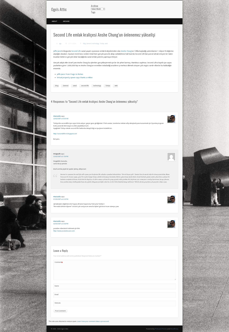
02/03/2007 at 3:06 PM (60, 224)
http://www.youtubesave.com (64, 231)
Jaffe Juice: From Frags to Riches (70, 74)
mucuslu (57, 116)
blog (84, 43)
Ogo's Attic (59, 9)
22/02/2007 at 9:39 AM (60, 119)
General (89, 43)
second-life (85, 86)
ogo (60, 43)
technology (95, 43)
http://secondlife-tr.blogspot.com (65, 134)
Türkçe (102, 43)
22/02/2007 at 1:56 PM (60, 156)
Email (56, 294)
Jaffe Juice (57, 51)
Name (57, 286)
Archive (66, 21)
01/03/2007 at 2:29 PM (60, 199)
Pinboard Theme (161, 329)
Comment (59, 262)
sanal (75, 86)
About (54, 21)
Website (58, 303)
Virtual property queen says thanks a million (75, 77)
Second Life (76, 51)
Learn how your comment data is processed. (93, 321)
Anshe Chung (126, 51)
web (106, 43)
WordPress (174, 329)
